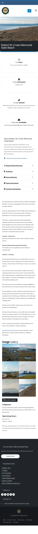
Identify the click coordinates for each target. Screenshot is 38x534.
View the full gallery (10, 400)
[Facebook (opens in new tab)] (2, 494)
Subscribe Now (13, 456)
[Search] (35, 11)
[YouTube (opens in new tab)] (8, 494)
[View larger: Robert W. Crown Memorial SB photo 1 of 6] (10, 352)
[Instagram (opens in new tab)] (11, 494)
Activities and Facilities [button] (13, 189)
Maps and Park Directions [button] (14, 166)
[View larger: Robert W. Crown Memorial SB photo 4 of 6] (27, 370)
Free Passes (6, 476)
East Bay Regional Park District (10, 330)
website (7, 412)
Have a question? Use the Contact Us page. (16, 503)
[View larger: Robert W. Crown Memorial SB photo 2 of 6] (27, 352)
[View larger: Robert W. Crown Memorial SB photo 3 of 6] (10, 370)
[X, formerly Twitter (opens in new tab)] (5, 494)
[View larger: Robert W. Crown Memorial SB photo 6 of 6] (27, 388)
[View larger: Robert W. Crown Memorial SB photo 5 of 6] (10, 388)
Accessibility (29, 520)
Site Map (16, 522)
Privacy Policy (21, 520)
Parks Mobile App (8, 478)
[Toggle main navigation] (29, 10)
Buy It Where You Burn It (11, 483)
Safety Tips (6, 468)
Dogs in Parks (7, 481)
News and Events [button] (11, 177)
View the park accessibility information (16, 158)
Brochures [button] (9, 171)
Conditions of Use (12, 520)
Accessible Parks (8, 522)
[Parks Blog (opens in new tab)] (13, 494)
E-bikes (4, 470)
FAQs (4, 520)
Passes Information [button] (12, 183)
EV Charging (6, 473)
